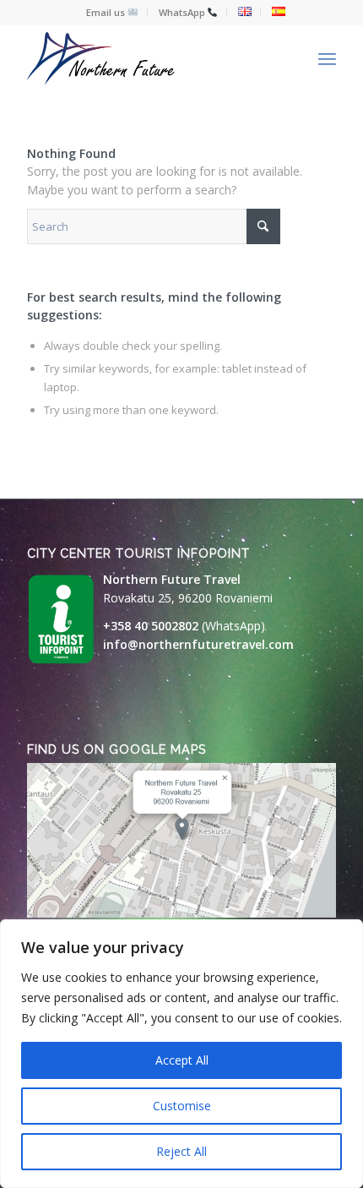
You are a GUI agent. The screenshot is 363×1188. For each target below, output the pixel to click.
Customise (182, 1106)
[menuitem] (113, 12)
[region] (181, 1053)
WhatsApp (183, 12)
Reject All (181, 1151)
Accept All (182, 1060)
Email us (106, 12)
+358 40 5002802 (150, 626)
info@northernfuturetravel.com (198, 644)
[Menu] (327, 58)
